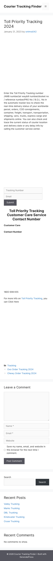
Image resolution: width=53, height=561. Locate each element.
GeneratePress (26, 557)
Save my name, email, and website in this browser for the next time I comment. (26, 449)
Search (7, 477)
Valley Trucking (11, 504)
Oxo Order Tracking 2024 (20, 369)
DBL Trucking (10, 512)
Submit (10, 202)
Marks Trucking (12, 508)
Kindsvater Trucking (14, 517)
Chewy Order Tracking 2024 (21, 373)
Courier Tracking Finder (23, 6)
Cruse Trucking (11, 521)
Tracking (11, 365)
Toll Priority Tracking (31, 298)
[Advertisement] (26, 64)
